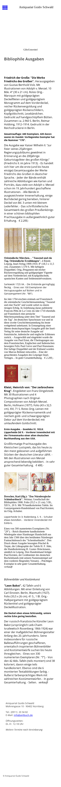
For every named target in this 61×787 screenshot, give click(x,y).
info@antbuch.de (23, 715)
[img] (30, 30)
